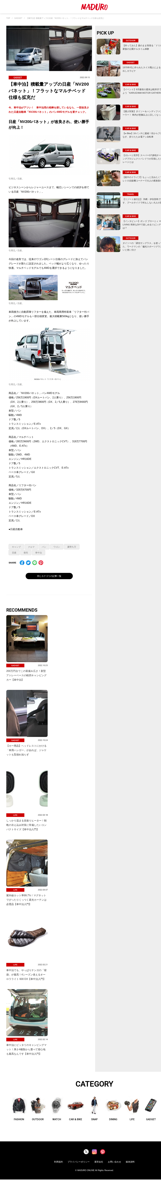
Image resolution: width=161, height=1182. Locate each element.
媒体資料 (130, 1162)
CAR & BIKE (75, 1119)
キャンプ (16, 547)
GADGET (18, 18)
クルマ (31, 547)
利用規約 (58, 1162)
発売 (26, 552)
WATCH (56, 1119)
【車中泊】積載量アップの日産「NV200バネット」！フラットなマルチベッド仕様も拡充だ (65, 18)
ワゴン (56, 547)
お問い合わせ (114, 1162)
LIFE (132, 1119)
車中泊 (38, 552)
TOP (8, 18)
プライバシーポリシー (79, 1162)
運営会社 (98, 1162)
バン (44, 547)
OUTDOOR (38, 1119)
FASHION (19, 1119)
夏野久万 (71, 547)
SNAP (94, 1119)
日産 (14, 552)
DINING (113, 1119)
